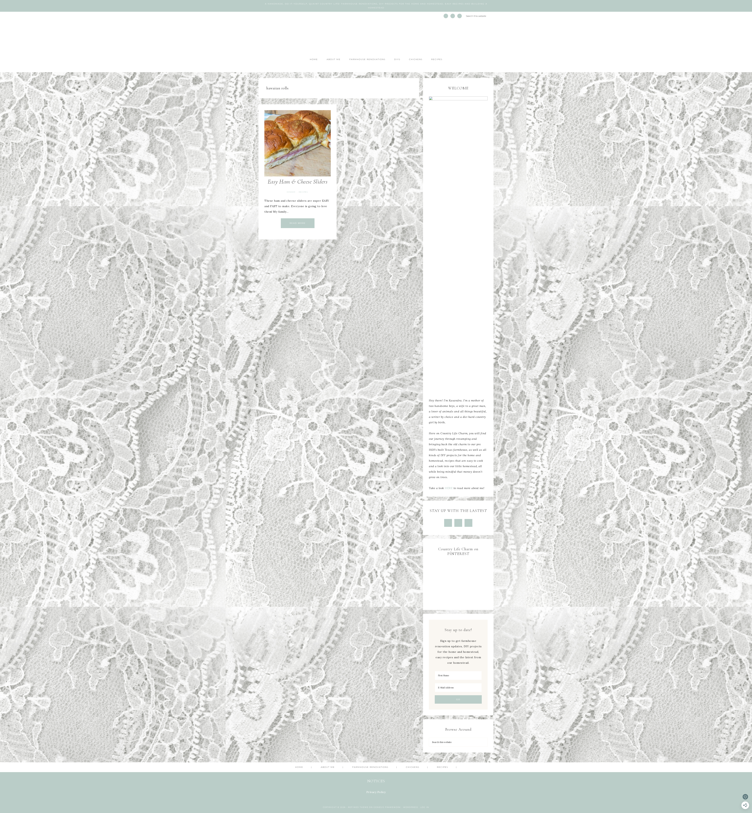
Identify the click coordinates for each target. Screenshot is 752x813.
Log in (424, 807)
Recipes (303, 192)
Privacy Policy (376, 792)
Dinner (291, 192)
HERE (449, 488)
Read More (298, 223)
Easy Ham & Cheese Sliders (298, 181)
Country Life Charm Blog (376, 37)
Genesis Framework (387, 807)
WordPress (410, 807)
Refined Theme (358, 807)
